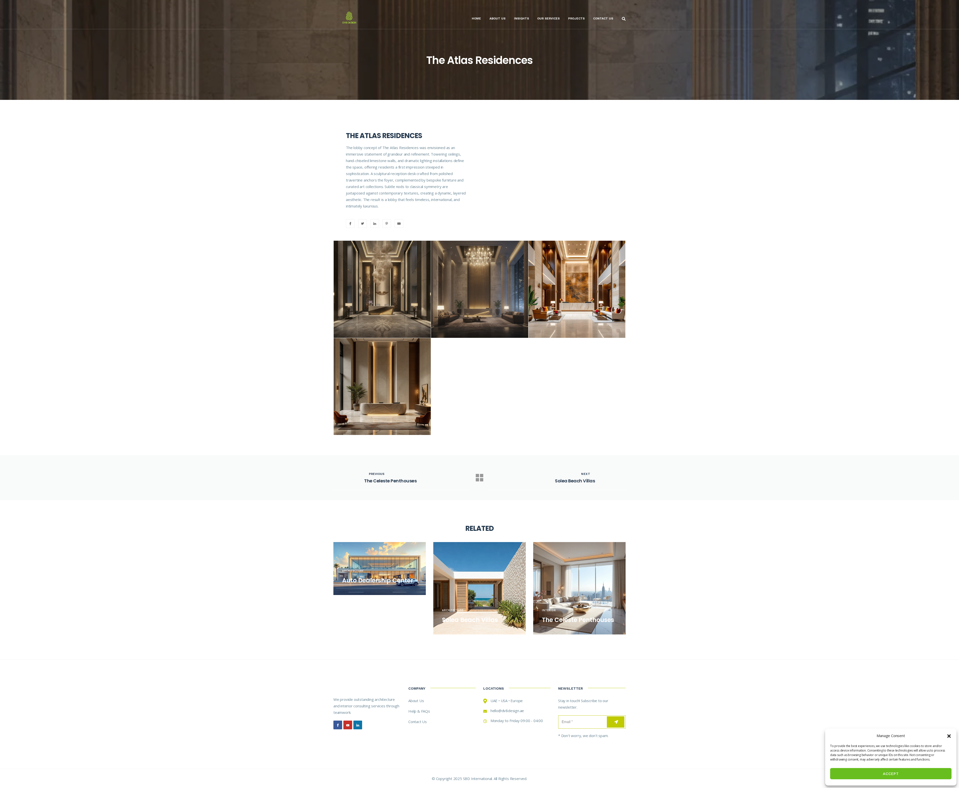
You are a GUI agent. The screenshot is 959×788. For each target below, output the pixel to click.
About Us (497, 18)
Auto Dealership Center (377, 580)
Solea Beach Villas (470, 620)
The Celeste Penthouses (578, 620)
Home (476, 18)
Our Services (548, 18)
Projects (576, 18)
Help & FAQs (419, 711)
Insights (521, 18)
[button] (949, 735)
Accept (891, 774)
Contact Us (603, 18)
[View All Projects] (479, 477)
